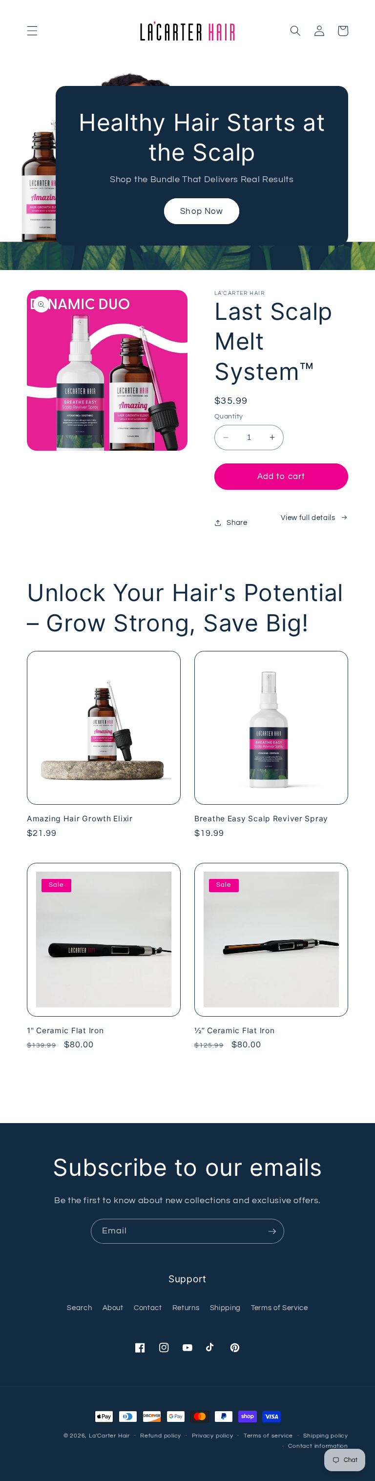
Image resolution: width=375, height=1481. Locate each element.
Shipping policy (325, 1436)
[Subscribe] (272, 1231)
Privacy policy (212, 1436)
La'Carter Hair (109, 1436)
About (113, 1308)
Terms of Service (279, 1308)
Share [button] (237, 522)
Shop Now (201, 211)
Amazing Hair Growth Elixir (80, 818)
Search (79, 1308)
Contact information (318, 1446)
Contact (148, 1308)
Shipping (225, 1308)
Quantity (228, 416)
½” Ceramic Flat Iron (234, 1030)
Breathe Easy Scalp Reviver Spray (261, 818)
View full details (308, 517)
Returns (186, 1308)
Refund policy (160, 1436)
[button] (32, 30)
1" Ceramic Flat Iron (65, 1030)
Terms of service (268, 1436)
